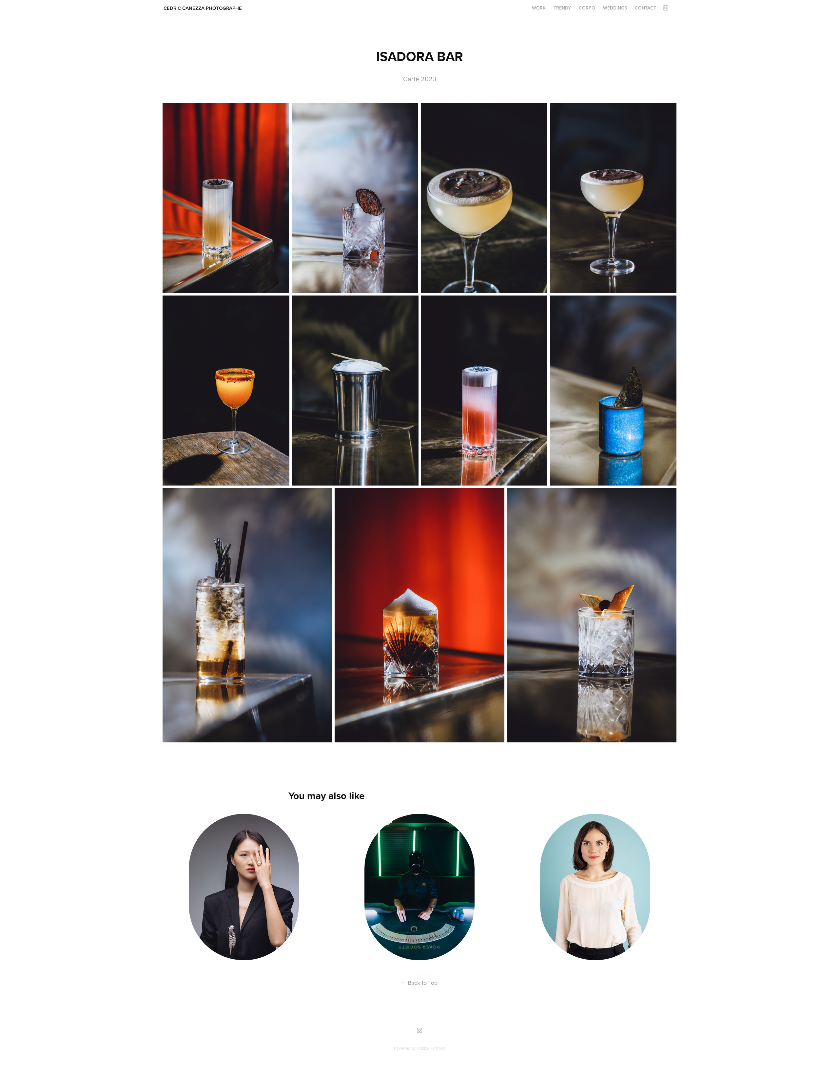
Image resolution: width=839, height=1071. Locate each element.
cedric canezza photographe (203, 8)
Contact (645, 8)
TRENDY (562, 8)
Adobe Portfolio (431, 1048)
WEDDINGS (615, 8)
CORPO (587, 8)
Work (539, 8)
